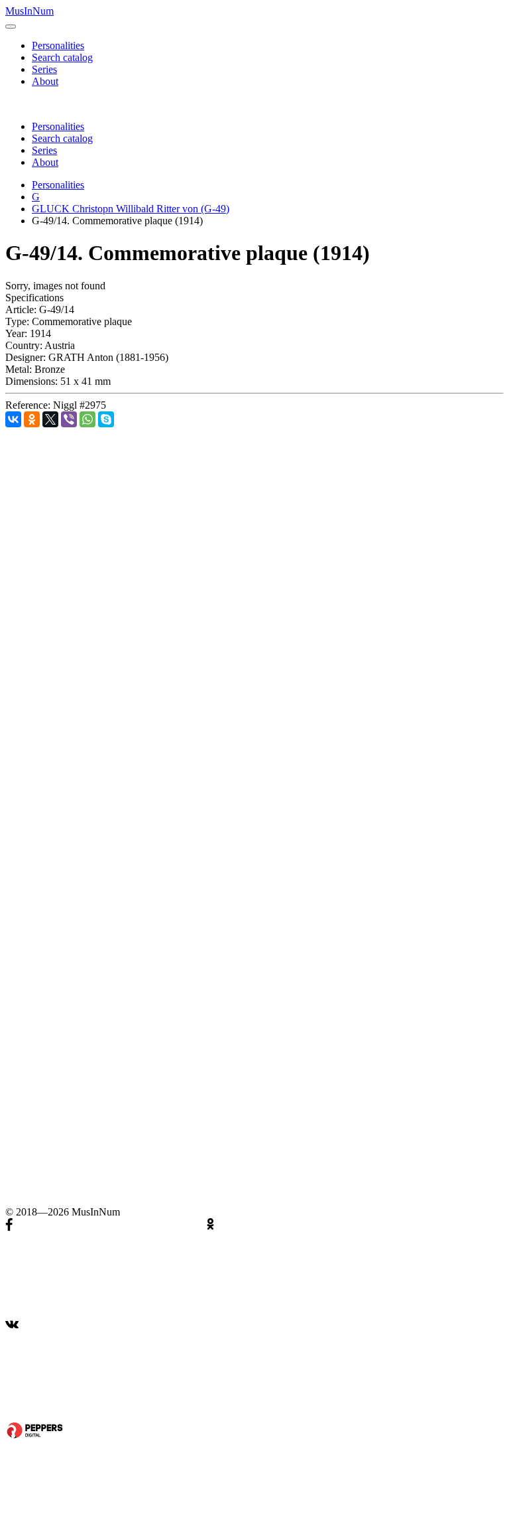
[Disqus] (254, 593)
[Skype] (106, 419)
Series (44, 69)
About (45, 81)
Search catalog (62, 57)
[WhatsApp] (87, 419)
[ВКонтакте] (13, 419)
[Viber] (69, 419)
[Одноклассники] (32, 419)
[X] (50, 419)
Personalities (58, 45)
